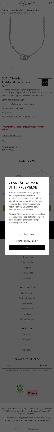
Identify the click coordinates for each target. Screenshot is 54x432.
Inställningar (27, 234)
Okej (27, 248)
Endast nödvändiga (27, 241)
